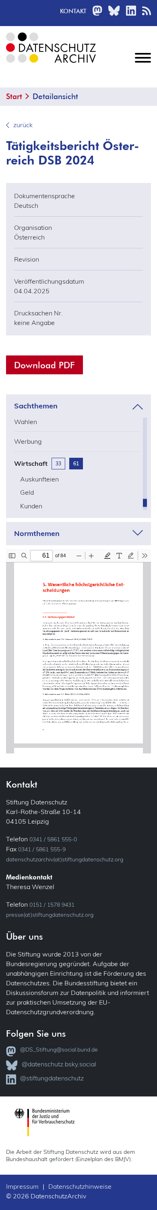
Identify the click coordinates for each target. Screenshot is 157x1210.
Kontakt (73, 11)
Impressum (22, 1186)
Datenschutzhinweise (80, 1186)
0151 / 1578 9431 (51, 904)
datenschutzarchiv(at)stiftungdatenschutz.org (64, 859)
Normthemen (37, 533)
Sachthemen (36, 406)
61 (76, 464)
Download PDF (44, 365)
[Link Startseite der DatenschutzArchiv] (50, 53)
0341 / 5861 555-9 (42, 849)
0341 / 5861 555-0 (53, 839)
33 (58, 464)
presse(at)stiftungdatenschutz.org (49, 914)
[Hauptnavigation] (143, 64)
